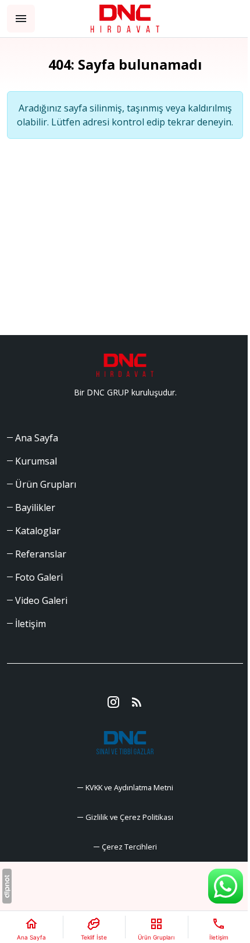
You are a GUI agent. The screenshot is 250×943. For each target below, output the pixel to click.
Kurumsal (36, 461)
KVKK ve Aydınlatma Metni (129, 787)
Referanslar (40, 554)
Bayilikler (35, 507)
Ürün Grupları (45, 484)
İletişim (30, 623)
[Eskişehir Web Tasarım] (7, 886)
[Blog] (137, 702)
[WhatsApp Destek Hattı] (225, 886)
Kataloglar (37, 530)
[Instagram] (113, 702)
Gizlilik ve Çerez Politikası (129, 817)
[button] (125, 847)
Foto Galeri (39, 577)
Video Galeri (41, 600)
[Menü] (21, 19)
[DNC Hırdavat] (125, 19)
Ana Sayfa (36, 437)
